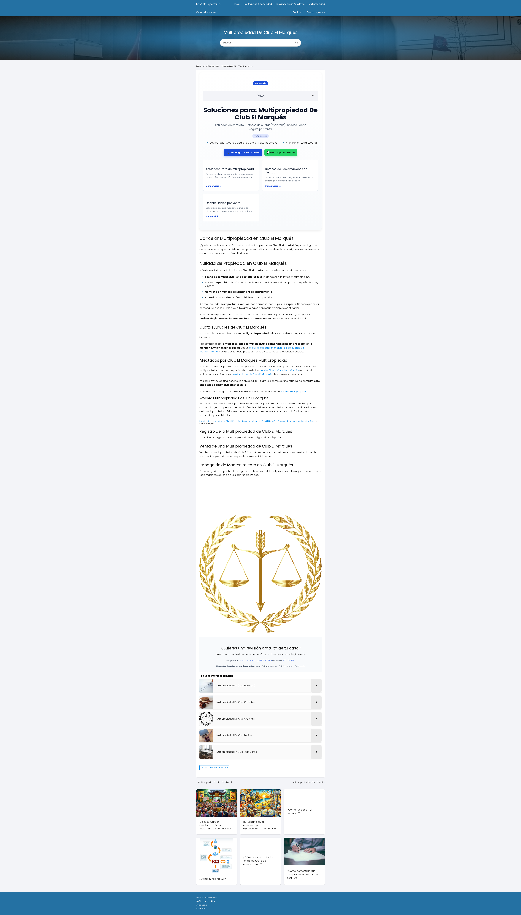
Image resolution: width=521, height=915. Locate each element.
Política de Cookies (205, 901)
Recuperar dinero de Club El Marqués (259, 421)
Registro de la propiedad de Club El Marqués (220, 421)
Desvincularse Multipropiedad (214, 767)
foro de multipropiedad (294, 391)
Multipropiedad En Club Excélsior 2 (215, 782)
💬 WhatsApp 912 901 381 (281, 152)
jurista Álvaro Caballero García (280, 370)
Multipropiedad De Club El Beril (308, 782)
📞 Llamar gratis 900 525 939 (243, 152)
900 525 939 (288, 660)
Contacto (298, 12)
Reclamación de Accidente (290, 4)
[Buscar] (295, 41)
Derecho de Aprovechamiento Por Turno (296, 421)
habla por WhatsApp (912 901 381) (256, 660)
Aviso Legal (201, 905)
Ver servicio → (214, 186)
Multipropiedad (317, 4)
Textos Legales (315, 12)
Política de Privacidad (206, 897)
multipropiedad (260, 136)
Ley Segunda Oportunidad (258, 4)
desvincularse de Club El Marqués (252, 374)
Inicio (237, 4)
